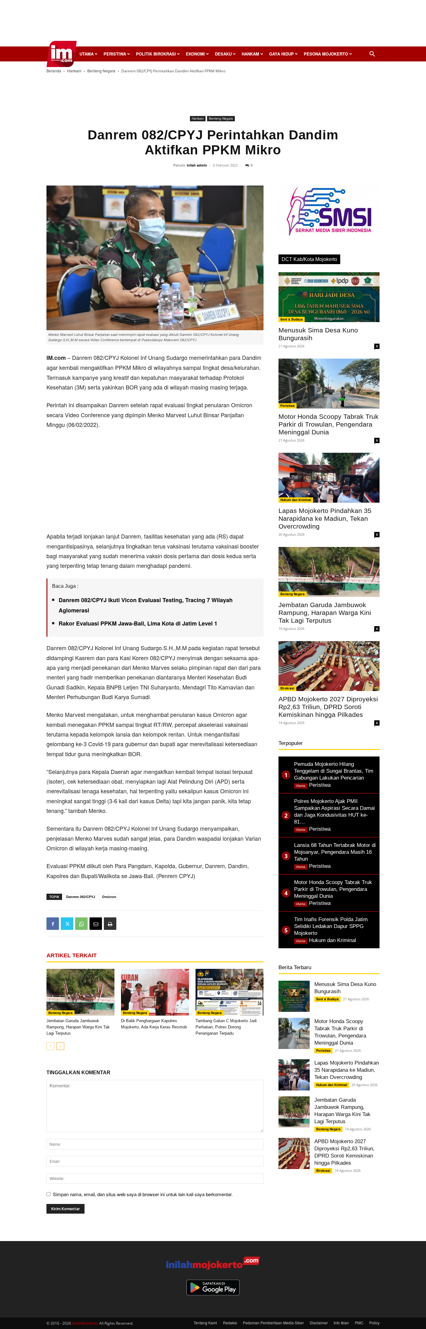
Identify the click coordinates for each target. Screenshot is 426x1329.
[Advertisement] (213, 25)
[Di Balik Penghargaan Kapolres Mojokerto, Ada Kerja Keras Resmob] (155, 992)
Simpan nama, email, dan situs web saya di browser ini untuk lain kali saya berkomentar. (143, 1194)
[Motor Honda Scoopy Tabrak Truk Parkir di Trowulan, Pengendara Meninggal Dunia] (329, 383)
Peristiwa (115, 54)
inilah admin (197, 165)
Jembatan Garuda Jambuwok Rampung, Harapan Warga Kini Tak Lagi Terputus (78, 1027)
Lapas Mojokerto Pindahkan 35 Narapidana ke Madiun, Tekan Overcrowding (324, 518)
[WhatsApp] (81, 923)
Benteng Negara (101, 70)
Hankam (250, 54)
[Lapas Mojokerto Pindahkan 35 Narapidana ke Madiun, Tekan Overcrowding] (329, 478)
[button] (372, 54)
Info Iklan (341, 1322)
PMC (359, 1322)
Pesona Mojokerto (326, 54)
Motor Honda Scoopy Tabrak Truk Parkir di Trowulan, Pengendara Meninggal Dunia (328, 424)
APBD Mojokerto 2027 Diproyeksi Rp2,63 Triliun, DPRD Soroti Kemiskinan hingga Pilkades (328, 706)
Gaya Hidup (281, 54)
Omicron (109, 896)
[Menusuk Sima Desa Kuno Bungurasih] (329, 297)
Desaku (223, 54)
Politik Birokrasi (156, 54)
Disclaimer (319, 1322)
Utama (87, 54)
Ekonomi (195, 54)
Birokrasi (287, 688)
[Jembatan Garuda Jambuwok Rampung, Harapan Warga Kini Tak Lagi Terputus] (80, 992)
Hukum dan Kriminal (295, 500)
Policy (374, 1322)
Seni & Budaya (291, 319)
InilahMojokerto (85, 1323)
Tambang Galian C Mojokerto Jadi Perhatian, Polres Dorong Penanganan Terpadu (226, 1027)
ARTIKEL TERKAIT (71, 955)
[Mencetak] (110, 923)
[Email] (96, 923)
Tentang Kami (205, 1322)
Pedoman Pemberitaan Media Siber (273, 1322)
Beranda (53, 70)
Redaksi (230, 1322)
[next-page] (60, 1046)
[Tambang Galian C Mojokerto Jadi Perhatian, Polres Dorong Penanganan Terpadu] (230, 992)
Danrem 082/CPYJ (80, 896)
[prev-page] (50, 1046)
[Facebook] (52, 923)
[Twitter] (67, 923)
